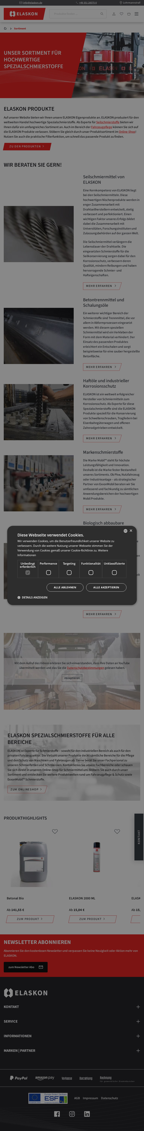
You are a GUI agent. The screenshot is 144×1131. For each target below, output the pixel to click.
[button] (32, 597)
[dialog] (72, 565)
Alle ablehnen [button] (65, 587)
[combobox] (126, 531)
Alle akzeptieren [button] (106, 587)
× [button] (130, 530)
